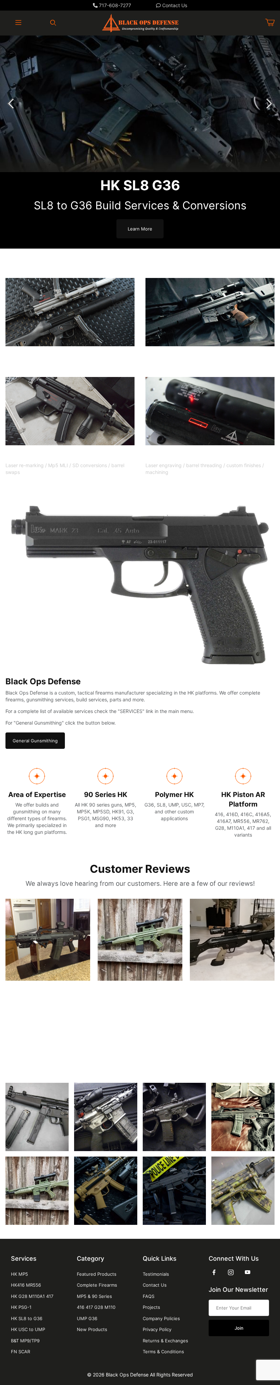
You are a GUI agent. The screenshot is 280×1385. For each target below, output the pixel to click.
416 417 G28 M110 (96, 1307)
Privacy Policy (157, 1329)
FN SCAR (20, 1351)
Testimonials (156, 1274)
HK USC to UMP (28, 1329)
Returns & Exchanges (165, 1340)
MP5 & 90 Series (94, 1296)
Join (239, 1328)
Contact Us (174, 5)
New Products (92, 1329)
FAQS (148, 1296)
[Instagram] (231, 1272)
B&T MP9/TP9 (25, 1340)
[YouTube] (247, 1272)
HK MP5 (19, 1274)
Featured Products (96, 1274)
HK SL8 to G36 (26, 1318)
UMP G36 (87, 1318)
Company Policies (161, 1318)
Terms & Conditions (163, 1351)
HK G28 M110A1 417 (32, 1296)
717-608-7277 (114, 5)
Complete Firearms (97, 1285)
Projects (151, 1307)
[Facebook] (214, 1272)
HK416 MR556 (26, 1285)
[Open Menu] (19, 23)
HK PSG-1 (21, 1307)
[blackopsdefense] (140, 22)
